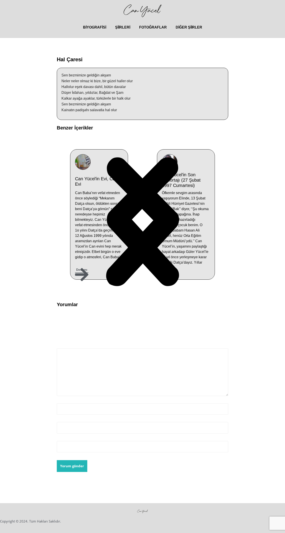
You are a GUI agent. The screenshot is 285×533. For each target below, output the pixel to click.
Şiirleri (122, 27)
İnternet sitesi (69, 438)
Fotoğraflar (153, 27)
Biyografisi (94, 27)
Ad (60, 400)
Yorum (64, 345)
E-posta (64, 419)
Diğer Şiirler (189, 27)
